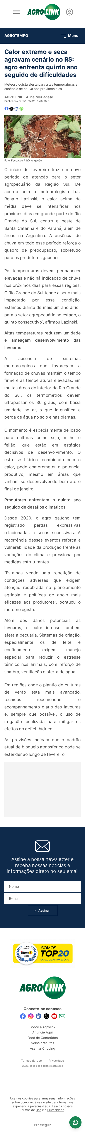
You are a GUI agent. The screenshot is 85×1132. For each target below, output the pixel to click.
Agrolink (13, 97)
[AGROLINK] (43, 12)
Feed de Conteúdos (42, 1038)
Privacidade (56, 1060)
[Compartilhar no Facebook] (6, 109)
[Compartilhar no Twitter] (11, 109)
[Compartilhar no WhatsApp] (21, 109)
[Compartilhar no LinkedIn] (16, 109)
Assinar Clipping (42, 1048)
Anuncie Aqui (42, 1032)
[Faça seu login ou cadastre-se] (69, 12)
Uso (38, 1110)
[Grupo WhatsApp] (75, 1122)
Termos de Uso (31, 1060)
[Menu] (17, 12)
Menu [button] (72, 35)
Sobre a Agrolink (42, 1027)
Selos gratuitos (42, 1043)
